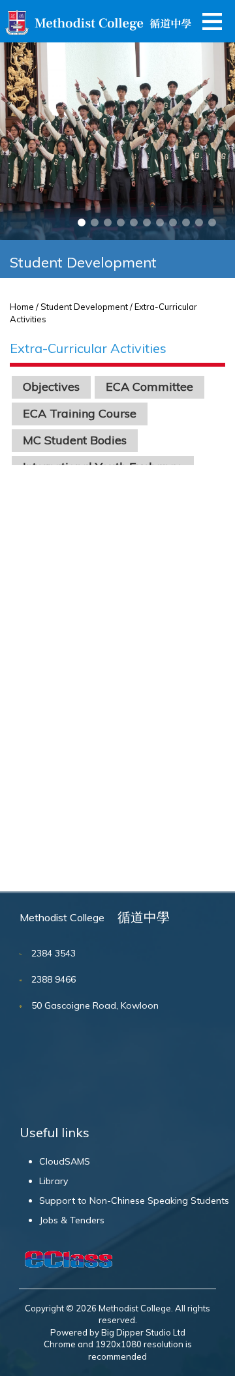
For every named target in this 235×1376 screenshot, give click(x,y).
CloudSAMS (64, 1161)
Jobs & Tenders (71, 1220)
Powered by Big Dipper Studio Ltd (117, 1332)
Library (53, 1181)
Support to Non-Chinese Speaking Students (134, 1200)
